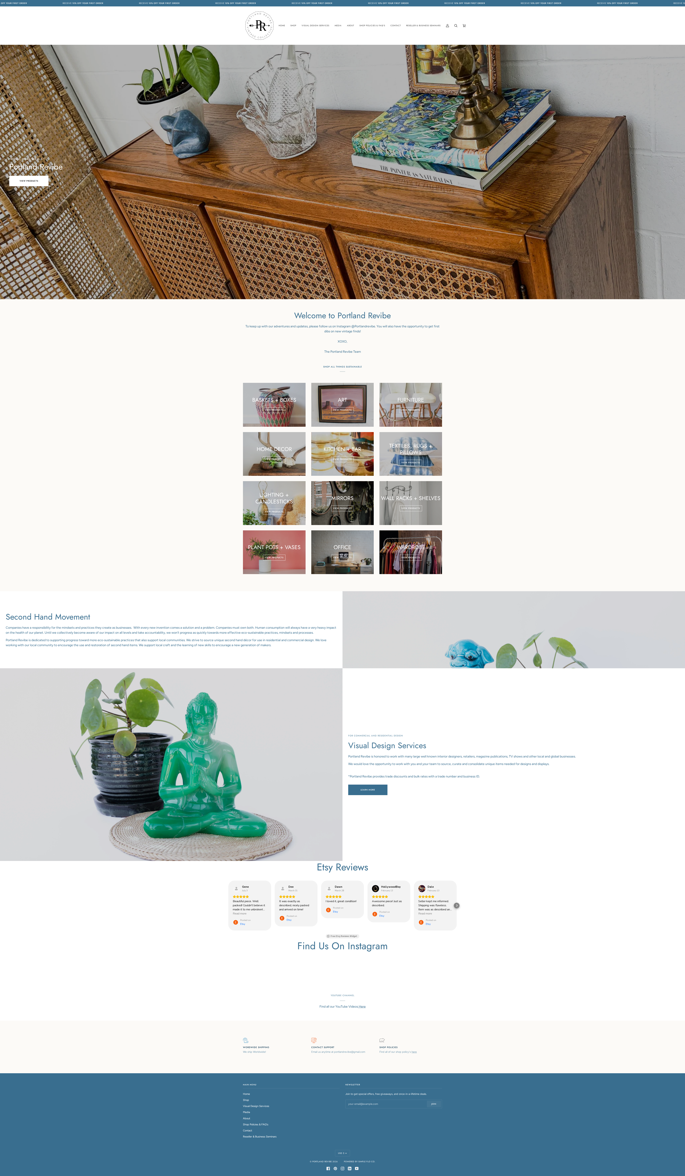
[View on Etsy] (236, 888)
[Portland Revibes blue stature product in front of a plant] (513, 629)
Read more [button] (240, 914)
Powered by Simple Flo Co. (359, 1161)
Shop (246, 1100)
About (246, 1118)
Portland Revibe (322, 1161)
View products (29, 180)
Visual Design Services (256, 1106)
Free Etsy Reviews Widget (344, 936)
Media (246, 1112)
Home (246, 1094)
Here (362, 1006)
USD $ (341, 1153)
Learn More (368, 789)
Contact (247, 1130)
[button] (228, 905)
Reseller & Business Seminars (259, 1136)
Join (433, 1103)
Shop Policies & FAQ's (255, 1124)
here (414, 1051)
